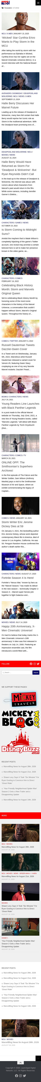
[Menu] (38, 2)
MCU (4, 34)
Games (18, 223)
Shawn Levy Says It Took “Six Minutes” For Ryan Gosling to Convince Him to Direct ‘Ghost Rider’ (20, 780)
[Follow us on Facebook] (31, 664)
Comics (18, 278)
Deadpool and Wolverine (14, 152)
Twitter (14, 341)
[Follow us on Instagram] (34, 664)
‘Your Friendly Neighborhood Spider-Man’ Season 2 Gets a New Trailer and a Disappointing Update (19, 791)
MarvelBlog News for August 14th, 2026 (20, 800)
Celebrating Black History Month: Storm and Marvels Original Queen (18, 289)
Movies (5, 155)
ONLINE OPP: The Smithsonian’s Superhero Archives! (17, 466)
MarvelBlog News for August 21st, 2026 (20, 772)
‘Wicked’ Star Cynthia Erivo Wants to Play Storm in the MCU (18, 41)
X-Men (10, 34)
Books (5, 397)
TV (25, 455)
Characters (8, 223)
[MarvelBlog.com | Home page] (5, 3)
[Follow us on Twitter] (38, 664)
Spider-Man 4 (24, 873)
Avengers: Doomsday (12, 93)
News (21, 96)
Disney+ (5, 938)
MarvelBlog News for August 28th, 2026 (20, 766)
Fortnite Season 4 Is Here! (18, 577)
